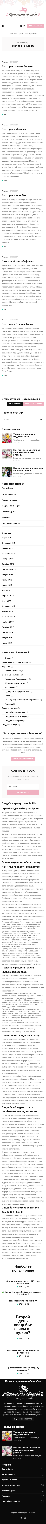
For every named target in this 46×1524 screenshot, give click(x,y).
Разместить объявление (23, 758)
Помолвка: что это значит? (23, 1301)
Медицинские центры (15, 683)
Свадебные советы (11, 523)
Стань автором (15, 404)
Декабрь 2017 (8, 617)
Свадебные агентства (15, 712)
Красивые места (9, 500)
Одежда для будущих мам (17, 691)
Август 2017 (7, 638)
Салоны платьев (9, 708)
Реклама (5, 62)
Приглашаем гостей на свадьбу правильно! (23, 1368)
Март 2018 (6, 601)
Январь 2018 (7, 611)
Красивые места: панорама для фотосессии (23, 1351)
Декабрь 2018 (8, 553)
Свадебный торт (9, 725)
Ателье (8, 658)
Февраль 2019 (8, 543)
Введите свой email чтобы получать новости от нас (23, 777)
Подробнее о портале (23, 1419)
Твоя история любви (33, 404)
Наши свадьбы (8, 512)
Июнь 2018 (7, 585)
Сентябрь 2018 (9, 569)
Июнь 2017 (7, 643)
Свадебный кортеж (14, 721)
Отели (7, 696)
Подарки (9, 704)
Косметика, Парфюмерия (16, 679)
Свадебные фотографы (16, 716)
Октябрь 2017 (8, 627)
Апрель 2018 (8, 596)
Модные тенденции (11, 506)
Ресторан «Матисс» (14, 129)
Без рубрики (7, 488)
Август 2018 (7, 575)
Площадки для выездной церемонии (22, 700)
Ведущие (6, 666)
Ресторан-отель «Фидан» (17, 66)
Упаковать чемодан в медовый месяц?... (24, 435)
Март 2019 (6, 538)
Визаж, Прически (13, 671)
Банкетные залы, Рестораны (15, 662)
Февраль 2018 (8, 606)
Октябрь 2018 (8, 564)
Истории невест (9, 494)
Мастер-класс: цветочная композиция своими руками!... (26, 452)
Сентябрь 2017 (9, 632)
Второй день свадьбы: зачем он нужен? (23, 1325)
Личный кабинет (35, 26)
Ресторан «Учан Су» (14, 195)
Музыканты (10, 687)
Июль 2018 (7, 580)
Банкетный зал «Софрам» (18, 261)
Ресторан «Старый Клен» (17, 324)
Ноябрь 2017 (7, 622)
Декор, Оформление (11, 675)
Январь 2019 (7, 548)
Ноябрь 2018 (7, 559)
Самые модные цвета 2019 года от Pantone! (22, 1282)
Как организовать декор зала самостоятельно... (28, 469)
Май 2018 (6, 590)
